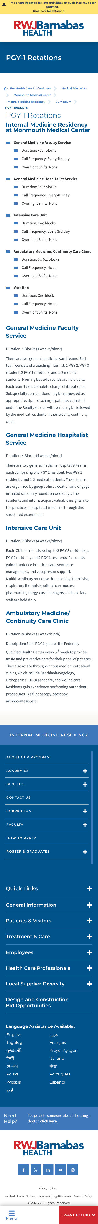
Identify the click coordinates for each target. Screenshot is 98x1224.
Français (57, 1042)
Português (59, 1074)
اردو (9, 1089)
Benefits (15, 784)
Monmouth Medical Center (32, 95)
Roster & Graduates (28, 851)
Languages (43, 1197)
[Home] (49, 28)
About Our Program (28, 757)
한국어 (12, 1066)
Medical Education (74, 88)
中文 (53, 1066)
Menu (11, 1218)
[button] (78, 1215)
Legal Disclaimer (62, 1197)
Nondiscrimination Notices (19, 1197)
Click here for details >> (48, 11)
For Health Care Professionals (30, 88)
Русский (13, 1082)
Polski (12, 1074)
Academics (17, 771)
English (13, 1034)
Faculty (14, 824)
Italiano (56, 1058)
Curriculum (63, 101)
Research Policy (83, 1197)
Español (57, 1082)
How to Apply (21, 838)
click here (48, 1121)
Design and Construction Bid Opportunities (37, 1002)
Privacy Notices (48, 1189)
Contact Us (18, 797)
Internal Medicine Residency (26, 101)
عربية (53, 1034)
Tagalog (14, 1042)
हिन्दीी (10, 1058)
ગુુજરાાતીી (13, 1050)
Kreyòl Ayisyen (63, 1050)
